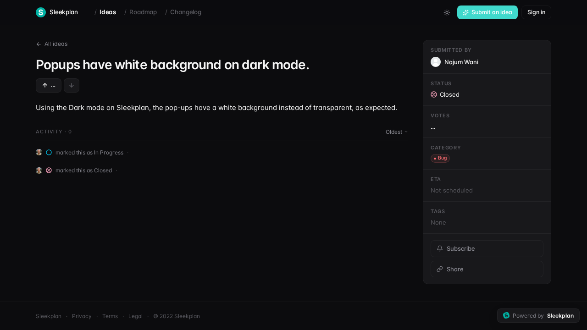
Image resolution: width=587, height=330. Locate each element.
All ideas (56, 43)
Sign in (536, 12)
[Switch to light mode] (447, 12)
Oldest (394, 131)
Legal (135, 316)
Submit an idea (491, 12)
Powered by (543, 315)
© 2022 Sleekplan (176, 316)
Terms (110, 316)
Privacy (82, 316)
